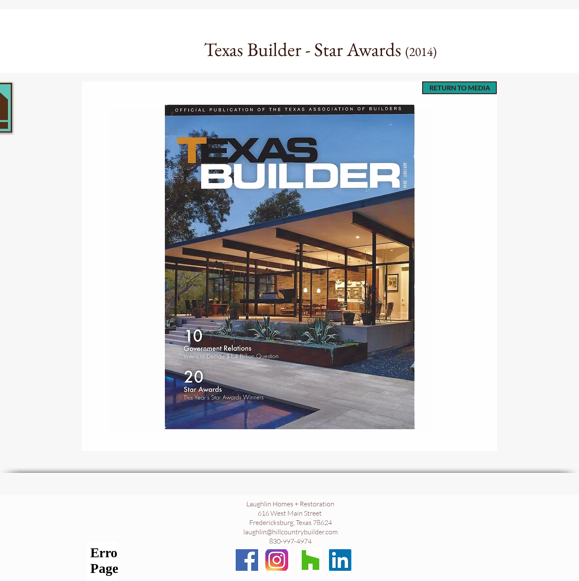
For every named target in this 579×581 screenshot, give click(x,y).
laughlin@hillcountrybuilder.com (290, 532)
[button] (289, 267)
